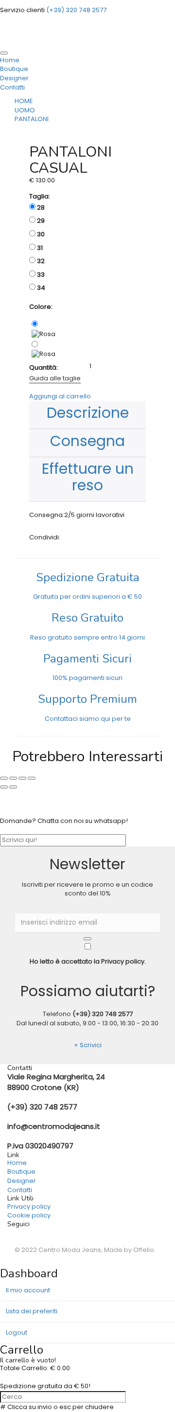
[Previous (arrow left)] (4, 787)
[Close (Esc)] (4, 778)
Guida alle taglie (55, 378)
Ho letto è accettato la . (88, 961)
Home (17, 1162)
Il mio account (28, 1290)
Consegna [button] (87, 440)
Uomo (25, 110)
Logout (16, 1332)
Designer (14, 78)
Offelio (143, 1249)
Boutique (14, 68)
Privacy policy (29, 1206)
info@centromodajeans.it (53, 1126)
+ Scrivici (88, 1045)
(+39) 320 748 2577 (102, 1014)
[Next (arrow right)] (13, 787)
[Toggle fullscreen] (22, 778)
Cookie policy (29, 1215)
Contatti (12, 87)
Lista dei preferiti (31, 1311)
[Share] (13, 778)
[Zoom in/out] (31, 778)
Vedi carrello (20, 1377)
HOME (24, 101)
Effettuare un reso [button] (88, 477)
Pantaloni (32, 119)
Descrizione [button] (88, 412)
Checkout (57, 1377)
